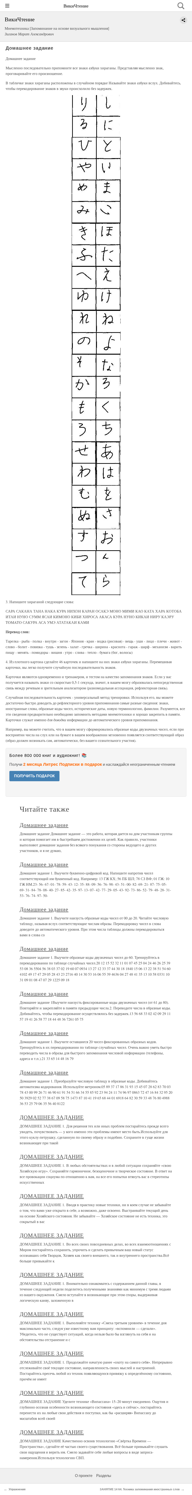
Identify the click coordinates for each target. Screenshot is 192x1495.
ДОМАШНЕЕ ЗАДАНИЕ (52, 1117)
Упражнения (17, 1489)
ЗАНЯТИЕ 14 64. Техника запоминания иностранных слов (140, 1489)
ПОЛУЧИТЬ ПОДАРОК (34, 776)
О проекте (83, 1476)
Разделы (103, 1476)
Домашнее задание (44, 825)
